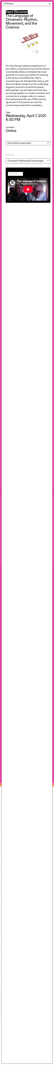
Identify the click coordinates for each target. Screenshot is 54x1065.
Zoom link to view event (19, 143)
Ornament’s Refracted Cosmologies (25, 161)
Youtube (14, 174)
